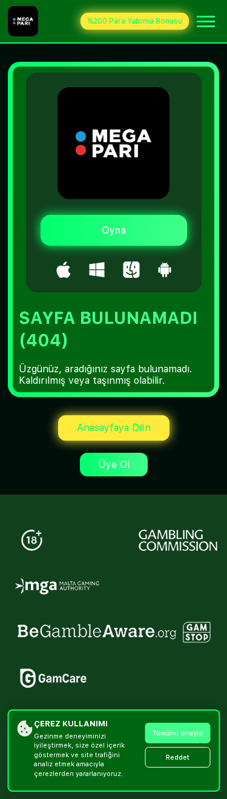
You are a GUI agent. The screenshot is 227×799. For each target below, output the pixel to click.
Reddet (177, 757)
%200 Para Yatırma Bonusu (134, 21)
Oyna (114, 230)
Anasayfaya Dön (114, 427)
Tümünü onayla (177, 733)
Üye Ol (114, 464)
